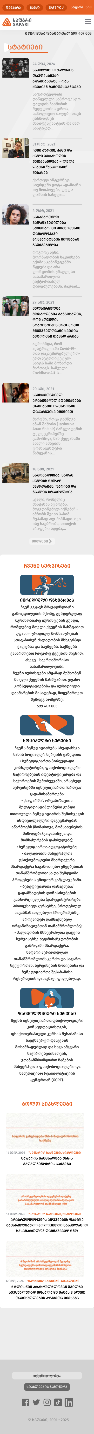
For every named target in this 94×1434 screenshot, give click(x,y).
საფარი (77, 7)
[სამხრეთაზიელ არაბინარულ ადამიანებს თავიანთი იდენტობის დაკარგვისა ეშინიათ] (15, 393)
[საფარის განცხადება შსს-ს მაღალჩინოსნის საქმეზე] (45, 1139)
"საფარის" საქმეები (44, 1152)
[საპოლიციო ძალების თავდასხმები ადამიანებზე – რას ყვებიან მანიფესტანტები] (15, 68)
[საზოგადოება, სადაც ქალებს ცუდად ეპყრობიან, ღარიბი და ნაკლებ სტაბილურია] (15, 473)
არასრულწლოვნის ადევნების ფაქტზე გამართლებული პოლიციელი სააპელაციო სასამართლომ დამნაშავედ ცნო (47, 1225)
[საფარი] (17, 22)
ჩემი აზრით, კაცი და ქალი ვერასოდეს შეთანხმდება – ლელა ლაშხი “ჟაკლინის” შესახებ (53, 161)
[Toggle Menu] (89, 21)
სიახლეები (71, 1152)
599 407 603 (81, 33)
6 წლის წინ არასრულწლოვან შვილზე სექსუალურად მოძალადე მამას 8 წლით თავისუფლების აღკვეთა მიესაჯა (47, 1292)
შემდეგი (40, 541)
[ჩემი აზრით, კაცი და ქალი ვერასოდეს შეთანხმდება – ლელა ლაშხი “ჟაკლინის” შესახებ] (15, 148)
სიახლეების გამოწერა (47, 1387)
